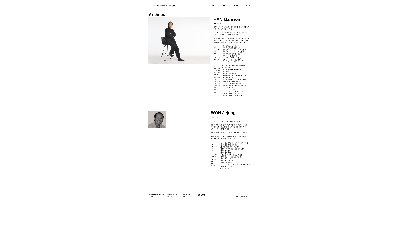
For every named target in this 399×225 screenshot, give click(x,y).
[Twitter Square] (202, 195)
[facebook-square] (199, 195)
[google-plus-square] (204, 195)
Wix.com (187, 198)
